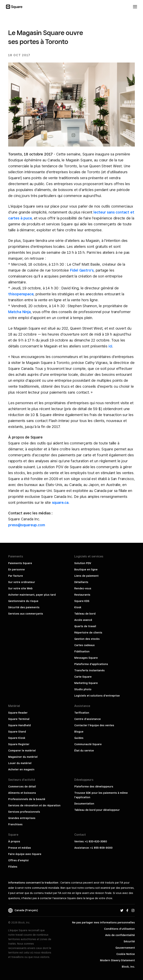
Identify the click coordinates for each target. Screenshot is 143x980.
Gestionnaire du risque (23, 601)
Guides (78, 737)
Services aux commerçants (25, 613)
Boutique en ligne (86, 569)
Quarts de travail (85, 626)
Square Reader (18, 712)
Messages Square (86, 657)
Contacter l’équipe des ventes (94, 725)
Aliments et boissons (22, 792)
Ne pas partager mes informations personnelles (103, 922)
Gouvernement (125, 947)
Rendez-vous (82, 588)
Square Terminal (18, 719)
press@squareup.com (26, 525)
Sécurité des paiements (23, 607)
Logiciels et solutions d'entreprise (97, 695)
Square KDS (81, 601)
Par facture (15, 575)
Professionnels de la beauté (26, 799)
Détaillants (81, 582)
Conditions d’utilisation (119, 928)
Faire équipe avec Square (24, 854)
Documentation (84, 803)
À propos (14, 841)
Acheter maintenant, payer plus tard (32, 594)
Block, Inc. (128, 966)
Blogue (78, 731)
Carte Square (83, 676)
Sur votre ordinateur (21, 582)
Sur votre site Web (20, 588)
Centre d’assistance (87, 719)
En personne (16, 569)
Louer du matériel (19, 763)
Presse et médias (19, 847)
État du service (84, 750)
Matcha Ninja (19, 312)
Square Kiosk (16, 737)
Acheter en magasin (21, 769)
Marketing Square (86, 683)
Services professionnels (24, 811)
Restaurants (82, 594)
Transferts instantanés (89, 670)
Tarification (81, 712)
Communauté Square (88, 744)
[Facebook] (127, 910)
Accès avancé (83, 619)
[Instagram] (133, 910)
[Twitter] (122, 910)
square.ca (60, 502)
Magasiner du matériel (23, 756)
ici (110, 346)
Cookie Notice (125, 954)
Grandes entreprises (21, 818)
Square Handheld (19, 725)
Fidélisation (82, 651)
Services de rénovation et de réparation (34, 805)
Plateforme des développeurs (93, 786)
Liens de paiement (86, 575)
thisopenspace (21, 294)
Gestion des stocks (87, 638)
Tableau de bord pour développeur (97, 809)
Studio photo (82, 689)
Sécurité (129, 941)
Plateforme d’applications (91, 664)
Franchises (15, 824)
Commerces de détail (22, 786)
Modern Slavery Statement (117, 960)
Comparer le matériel (22, 750)
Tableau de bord (85, 613)
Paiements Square (20, 563)
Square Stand (17, 731)
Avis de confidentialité (120, 935)
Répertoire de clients (88, 632)
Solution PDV (82, 563)
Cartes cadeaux (84, 645)
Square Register (18, 744)
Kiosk (77, 607)
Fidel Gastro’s (82, 270)
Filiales (12, 866)
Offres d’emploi (18, 860)
